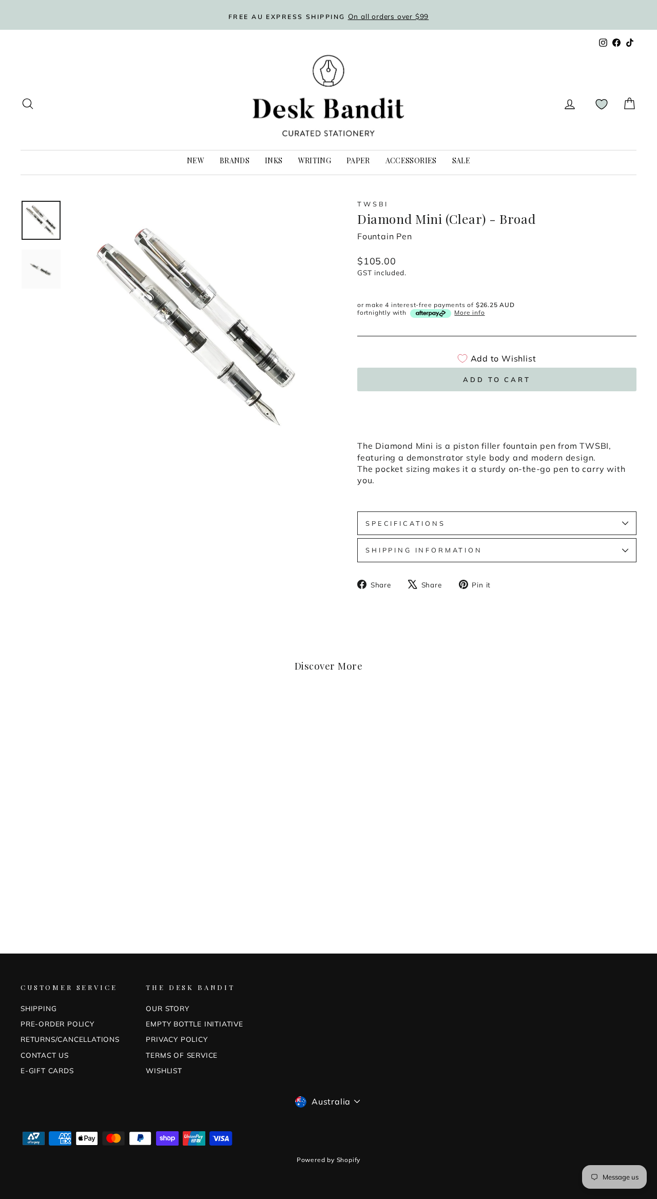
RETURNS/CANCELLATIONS (70, 1039)
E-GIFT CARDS (47, 1070)
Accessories (411, 160)
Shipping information (423, 550)
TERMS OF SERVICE (182, 1055)
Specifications (405, 523)
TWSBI (373, 204)
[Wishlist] (601, 103)
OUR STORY (167, 1008)
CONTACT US (45, 1055)
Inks (273, 160)
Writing (314, 160)
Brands (234, 160)
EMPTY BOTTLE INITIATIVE (194, 1023)
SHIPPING (38, 1008)
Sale (461, 160)
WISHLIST (164, 1070)
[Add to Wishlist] (154, 719)
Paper (358, 160)
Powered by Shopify (328, 1160)
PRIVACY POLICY (176, 1039)
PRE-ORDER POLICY (57, 1023)
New (195, 160)
